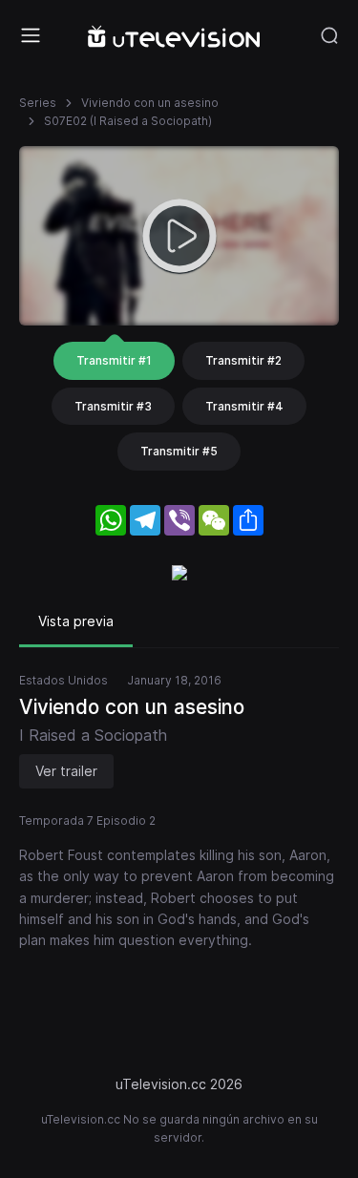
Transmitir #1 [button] (114, 360)
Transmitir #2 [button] (243, 360)
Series (37, 102)
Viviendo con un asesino (150, 102)
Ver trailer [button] (66, 771)
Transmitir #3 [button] (113, 406)
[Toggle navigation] (30, 35)
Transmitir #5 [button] (179, 451)
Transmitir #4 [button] (244, 406)
